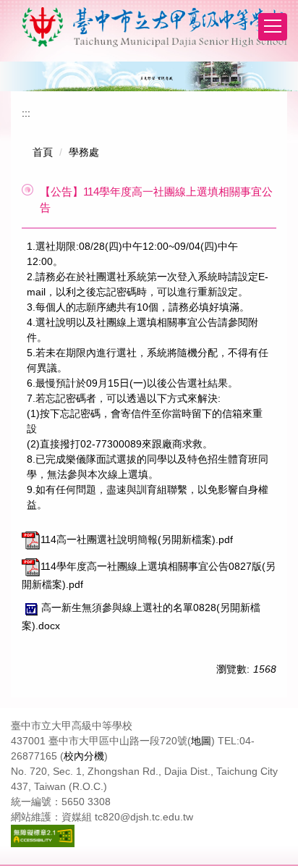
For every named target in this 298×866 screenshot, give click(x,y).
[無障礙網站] (42, 835)
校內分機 (84, 756)
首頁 (43, 152)
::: (26, 113)
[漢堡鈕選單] (272, 27)
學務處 (84, 152)
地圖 (201, 741)
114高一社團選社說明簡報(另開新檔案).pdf (137, 539)
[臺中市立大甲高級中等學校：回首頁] (154, 27)
